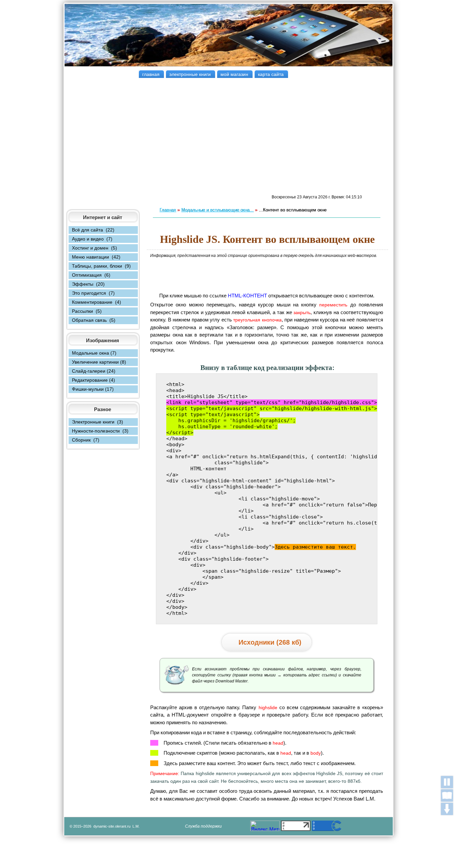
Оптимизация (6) (91, 275)
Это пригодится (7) (93, 293)
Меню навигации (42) (96, 257)
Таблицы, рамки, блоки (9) (101, 266)
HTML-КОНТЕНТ (248, 295)
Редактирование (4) (93, 380)
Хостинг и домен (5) (94, 248)
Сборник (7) (85, 440)
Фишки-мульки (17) (93, 389)
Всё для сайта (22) (93, 229)
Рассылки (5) (87, 311)
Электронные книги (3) (97, 422)
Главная (168, 209)
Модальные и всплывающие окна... (217, 209)
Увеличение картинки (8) (99, 362)
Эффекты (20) (88, 284)
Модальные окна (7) (94, 353)
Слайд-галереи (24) (93, 371)
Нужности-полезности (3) (100, 431)
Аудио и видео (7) (92, 239)
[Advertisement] (228, 136)
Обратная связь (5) (93, 320)
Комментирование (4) (96, 302)
